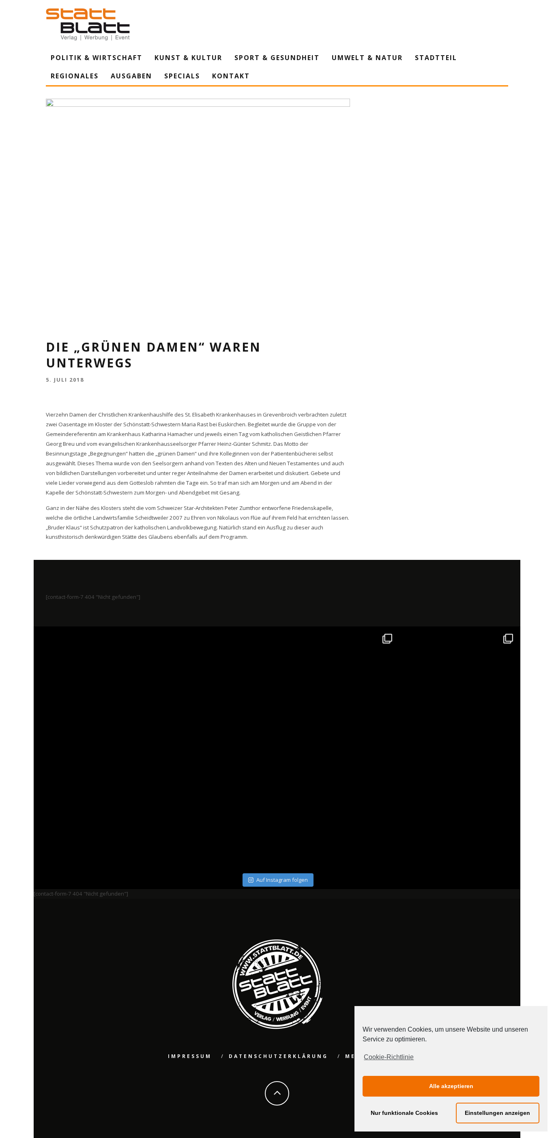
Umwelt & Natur (367, 57)
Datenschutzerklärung (278, 1056)
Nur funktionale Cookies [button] (404, 1113)
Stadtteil (436, 57)
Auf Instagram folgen (282, 879)
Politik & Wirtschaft (96, 57)
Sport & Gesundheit (277, 57)
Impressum (190, 1056)
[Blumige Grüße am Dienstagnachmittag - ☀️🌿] (458, 809)
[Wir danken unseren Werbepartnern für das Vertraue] (458, 688)
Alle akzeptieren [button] (451, 1086)
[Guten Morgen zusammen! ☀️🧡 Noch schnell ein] (337, 809)
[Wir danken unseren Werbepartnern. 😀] (337, 688)
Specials (182, 75)
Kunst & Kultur (188, 57)
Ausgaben (131, 75)
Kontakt (231, 75)
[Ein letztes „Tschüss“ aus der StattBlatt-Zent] (216, 688)
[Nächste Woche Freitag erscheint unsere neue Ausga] (95, 809)
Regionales (75, 75)
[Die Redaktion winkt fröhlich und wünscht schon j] (216, 809)
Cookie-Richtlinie (389, 1057)
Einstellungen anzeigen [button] (497, 1113)
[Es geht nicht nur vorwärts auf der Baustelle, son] (95, 688)
